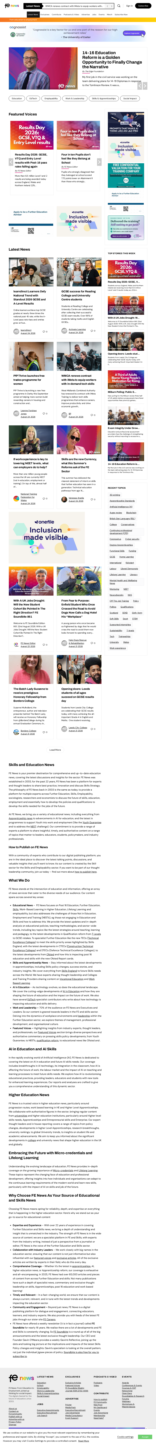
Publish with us (15, 1416)
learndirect (26, 330)
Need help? (99, 1418)
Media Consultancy (74, 1415)
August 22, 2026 (28, 646)
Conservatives (127, 524)
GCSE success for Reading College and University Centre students (75, 6)
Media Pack (70, 1407)
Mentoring (114, 589)
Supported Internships (120, 624)
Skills (15, 909)
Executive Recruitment (47, 1412)
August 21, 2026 (76, 646)
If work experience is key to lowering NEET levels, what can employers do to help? (30, 463)
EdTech (33, 98)
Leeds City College (78, 727)
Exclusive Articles (73, 1382)
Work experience (118, 648)
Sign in (129, 5)
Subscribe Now (121, 14)
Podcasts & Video (71, 14)
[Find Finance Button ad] (126, 227)
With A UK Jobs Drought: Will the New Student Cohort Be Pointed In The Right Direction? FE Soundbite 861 (29, 608)
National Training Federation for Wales (29, 497)
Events (102, 14)
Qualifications (127, 606)
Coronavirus (115, 539)
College (113, 524)
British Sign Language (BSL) (122, 518)
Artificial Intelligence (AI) (121, 506)
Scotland (114, 612)
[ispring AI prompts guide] (126, 124)
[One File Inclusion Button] (79, 221)
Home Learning (126, 556)
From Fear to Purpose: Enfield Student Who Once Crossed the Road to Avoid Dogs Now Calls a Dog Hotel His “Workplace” (79, 608)
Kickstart (130, 562)
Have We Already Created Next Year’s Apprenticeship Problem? (109, 55)
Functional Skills (117, 550)
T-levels (130, 630)
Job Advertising (72, 1412)
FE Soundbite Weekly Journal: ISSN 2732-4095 (76, 1389)
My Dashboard (100, 1407)
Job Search (42, 1415)
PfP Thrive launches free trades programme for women (29, 379)
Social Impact (130, 98)
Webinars (126, 1401)
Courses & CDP (129, 1388)
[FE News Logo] (12, 5)
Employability (51, 98)
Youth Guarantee (92, 822)
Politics (113, 606)
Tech (112, 636)
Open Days (127, 1393)
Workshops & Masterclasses (128, 1405)
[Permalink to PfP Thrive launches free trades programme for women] (31, 356)
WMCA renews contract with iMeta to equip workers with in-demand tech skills (78, 379)
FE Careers (49, 1319)
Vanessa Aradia (76, 498)
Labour (113, 568)
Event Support (71, 1418)
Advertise (86, 14)
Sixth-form (137, 612)
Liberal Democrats (129, 568)
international (115, 562)
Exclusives (45, 14)
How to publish (100, 1399)
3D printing (115, 494)
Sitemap (12, 1424)
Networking (127, 1390)
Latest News (33, 14)
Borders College (28, 730)
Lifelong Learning (118, 574)
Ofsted (50, 954)
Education (17, 98)
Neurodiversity (117, 595)
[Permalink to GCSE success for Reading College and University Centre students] (79, 272)
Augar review (116, 512)
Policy (136, 601)
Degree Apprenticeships (121, 545)
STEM (135, 618)
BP (70, 413)
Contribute (56, 14)
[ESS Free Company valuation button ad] (126, 175)
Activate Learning (77, 329)
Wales (126, 642)
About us (13, 1408)
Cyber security (132, 539)
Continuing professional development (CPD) (121, 532)
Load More (55, 749)
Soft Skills (114, 618)
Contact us (14, 1411)
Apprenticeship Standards (122, 500)
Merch (109, 14)
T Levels (96, 934)
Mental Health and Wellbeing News (123, 582)
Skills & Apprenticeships (104, 98)
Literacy (134, 574)
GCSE (112, 556)
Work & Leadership (75, 98)
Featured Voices (72, 1385)
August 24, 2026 (28, 333)
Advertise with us (16, 1419)
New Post (98, 1404)
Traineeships (124, 636)
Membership (99, 1415)
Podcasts (98, 1382)
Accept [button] (145, 1437)
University (114, 642)
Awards (125, 1382)
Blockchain (131, 512)
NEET (33, 826)
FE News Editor (28, 643)
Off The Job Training (119, 601)
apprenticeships (81, 1266)
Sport (125, 618)
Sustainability (116, 630)
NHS (130, 595)
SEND (125, 612)
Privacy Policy (15, 1422)
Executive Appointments (48, 1410)
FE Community (15, 1414)
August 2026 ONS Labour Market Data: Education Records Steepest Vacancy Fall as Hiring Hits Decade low (78, 162)
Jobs (94, 14)
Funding (132, 550)
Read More (83, 1441)
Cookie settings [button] (125, 1436)
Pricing (68, 1404)
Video (96, 1385)
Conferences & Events (132, 1385)
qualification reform (47, 1040)
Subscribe (143, 5)
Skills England (69, 970)
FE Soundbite (60, 1331)
